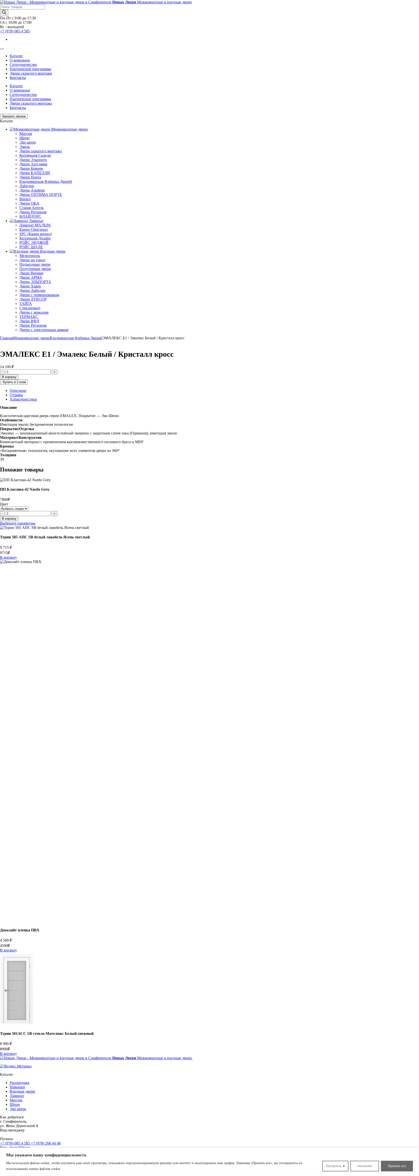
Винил (25, 199)
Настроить (333, 1166)
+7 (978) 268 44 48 (46, 1143)
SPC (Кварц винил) (35, 234)
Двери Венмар (31, 273)
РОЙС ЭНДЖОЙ (33, 242)
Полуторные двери (35, 269)
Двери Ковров (31, 168)
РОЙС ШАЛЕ (31, 247)
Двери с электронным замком (43, 330)
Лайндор (26, 186)
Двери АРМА (30, 277)
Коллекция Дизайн (35, 238)
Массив (25, 134)
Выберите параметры (17, 523)
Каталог (16, 56)
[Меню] (2, 49)
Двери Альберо (32, 190)
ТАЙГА (25, 304)
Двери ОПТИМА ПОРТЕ (40, 195)
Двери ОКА (29, 203)
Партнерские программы (30, 69)
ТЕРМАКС (28, 317)
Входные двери (22, 1091)
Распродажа (19, 1083)
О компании (20, 60)
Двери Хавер (30, 286)
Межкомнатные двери (31, 338)
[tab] (214, 390)
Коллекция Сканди (35, 155)
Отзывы (16, 395)
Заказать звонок (14, 116)
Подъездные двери (34, 264)
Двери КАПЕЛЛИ (34, 173)
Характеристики (23, 399)
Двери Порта (30, 177)
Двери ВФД (29, 321)
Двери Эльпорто (33, 160)
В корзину (9, 377)
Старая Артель (31, 208)
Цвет (4, 504)
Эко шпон (27, 142)
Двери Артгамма (33, 164)
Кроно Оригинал (33, 229)
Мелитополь (29, 256)
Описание (18, 390)
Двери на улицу (32, 260)
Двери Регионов (33, 212)
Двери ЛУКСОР (33, 299)
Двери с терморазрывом (39, 295)
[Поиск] (4, 12)
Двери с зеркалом (33, 312)
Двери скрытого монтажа (31, 73)
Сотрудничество (23, 64)
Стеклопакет (29, 308)
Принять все (397, 1166)
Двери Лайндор (32, 290)
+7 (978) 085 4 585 (15, 31)
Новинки (17, 1087)
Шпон (24, 138)
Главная (6, 338)
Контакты (18, 78)
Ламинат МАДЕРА (35, 225)
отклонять (364, 1166)
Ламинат (17, 1096)
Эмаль (24, 147)
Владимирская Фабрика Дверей (45, 181)
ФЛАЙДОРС (30, 216)
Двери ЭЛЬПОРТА (35, 282)
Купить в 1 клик (14, 382)
